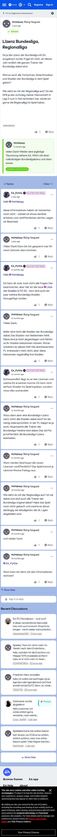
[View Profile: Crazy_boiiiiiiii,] (8, 704)
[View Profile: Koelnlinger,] (8, 733)
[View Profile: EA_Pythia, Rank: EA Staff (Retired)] (6, 195)
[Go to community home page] (13, 4)
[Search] (30, 5)
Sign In (49, 4)
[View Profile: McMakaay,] (9, 145)
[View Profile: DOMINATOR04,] (8, 647)
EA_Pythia (16, 193)
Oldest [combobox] (48, 184)
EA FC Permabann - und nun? (29, 618)
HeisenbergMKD (21, 633)
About (24, 785)
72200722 (18, 689)
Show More (9, 590)
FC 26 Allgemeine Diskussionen (19, 13)
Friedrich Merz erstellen (26, 674)
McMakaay (17, 22)
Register (38, 4)
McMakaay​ (17, 201)
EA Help (8, 785)
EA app (33, 779)
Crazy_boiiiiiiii (19, 719)
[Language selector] (22, 5)
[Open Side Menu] (4, 4)
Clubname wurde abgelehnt (22, 703)
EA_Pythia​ (11, 563)
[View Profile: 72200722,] (8, 677)
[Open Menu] (52, 13)
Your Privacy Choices (28, 832)
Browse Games (13, 779)
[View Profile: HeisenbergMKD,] (8, 621)
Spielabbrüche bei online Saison (31, 731)
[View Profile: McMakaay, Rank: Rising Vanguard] (6, 24)
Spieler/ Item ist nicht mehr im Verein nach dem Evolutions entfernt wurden (30, 647)
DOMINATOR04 (20, 663)
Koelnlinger (18, 745)
